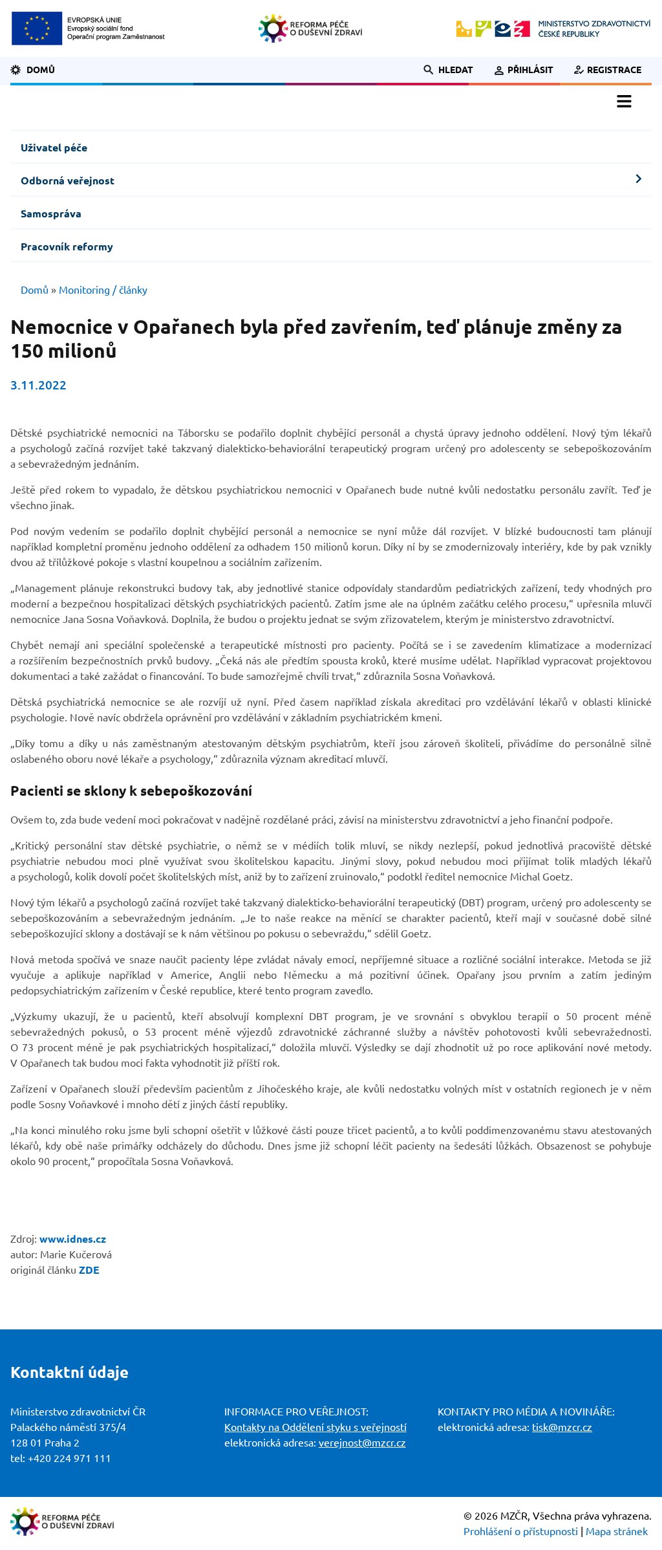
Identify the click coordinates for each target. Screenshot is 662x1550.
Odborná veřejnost (67, 180)
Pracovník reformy (67, 246)
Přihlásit (530, 70)
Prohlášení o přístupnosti (521, 1531)
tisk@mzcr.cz (562, 1427)
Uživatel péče (54, 147)
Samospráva (51, 213)
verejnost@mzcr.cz (362, 1442)
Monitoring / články (103, 290)
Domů (41, 70)
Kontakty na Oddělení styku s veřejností (315, 1427)
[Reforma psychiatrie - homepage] (310, 28)
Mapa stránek (617, 1531)
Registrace (614, 70)
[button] (441, 70)
